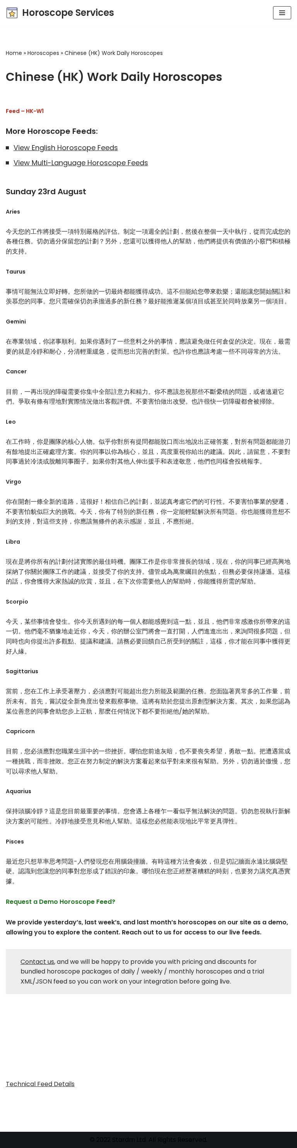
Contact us (37, 961)
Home (14, 53)
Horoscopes (43, 53)
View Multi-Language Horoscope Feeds (81, 163)
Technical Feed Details (40, 1084)
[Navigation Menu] (282, 12)
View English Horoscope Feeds (66, 147)
